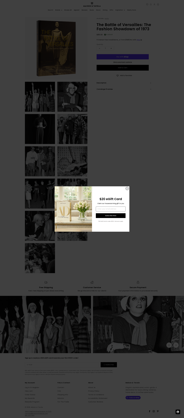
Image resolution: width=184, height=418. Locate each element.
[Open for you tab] (178, 412)
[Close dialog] (127, 188)
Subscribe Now (110, 215)
